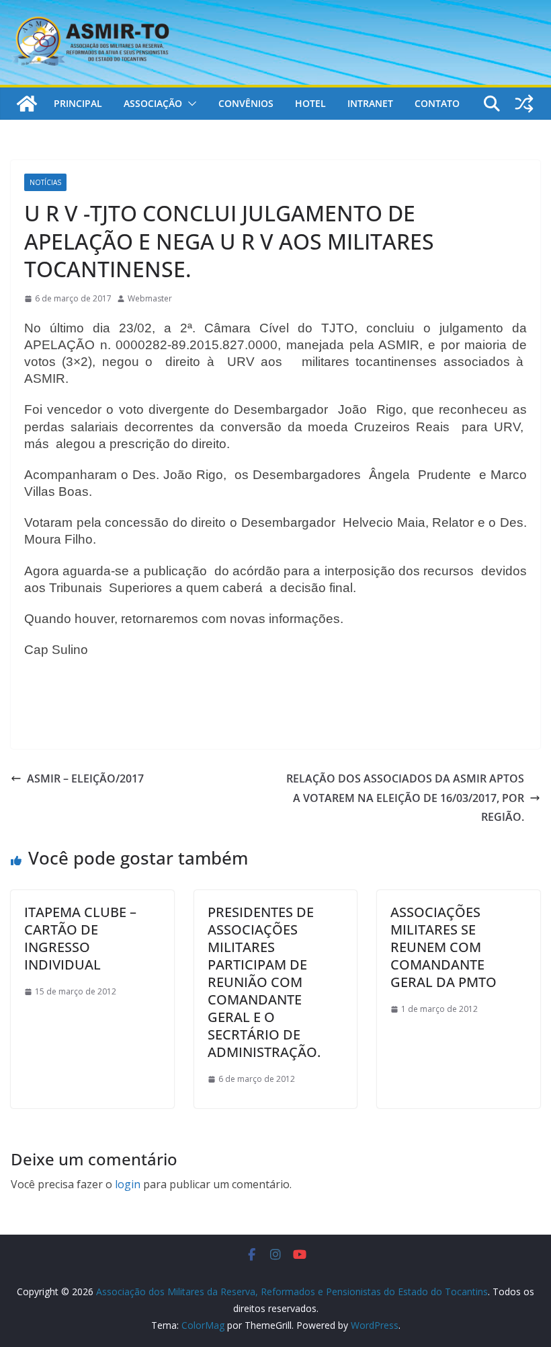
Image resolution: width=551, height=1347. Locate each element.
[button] (189, 103)
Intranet (370, 103)
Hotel (310, 103)
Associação (153, 103)
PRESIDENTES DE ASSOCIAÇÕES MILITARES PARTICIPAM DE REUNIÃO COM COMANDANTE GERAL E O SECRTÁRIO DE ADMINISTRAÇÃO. (264, 982)
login (127, 1184)
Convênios (245, 103)
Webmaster (150, 298)
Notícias (45, 182)
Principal (78, 103)
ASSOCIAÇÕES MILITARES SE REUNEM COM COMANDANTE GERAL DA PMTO (443, 947)
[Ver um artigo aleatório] (524, 103)
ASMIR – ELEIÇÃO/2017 (85, 778)
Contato (437, 103)
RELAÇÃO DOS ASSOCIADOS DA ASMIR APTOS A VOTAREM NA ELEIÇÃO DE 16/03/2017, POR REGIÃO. (405, 798)
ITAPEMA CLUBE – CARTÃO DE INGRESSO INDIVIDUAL (80, 938)
